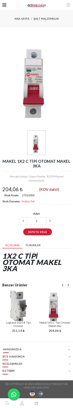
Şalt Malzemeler (46, 18)
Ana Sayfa (21, 18)
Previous (62, 285)
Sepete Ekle (37, 232)
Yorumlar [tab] (33, 245)
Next (68, 285)
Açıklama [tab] (12, 245)
